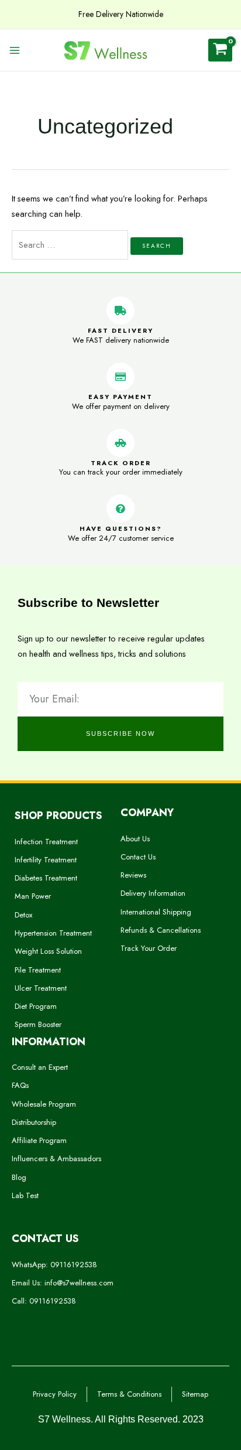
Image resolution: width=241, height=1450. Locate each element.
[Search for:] (71, 244)
